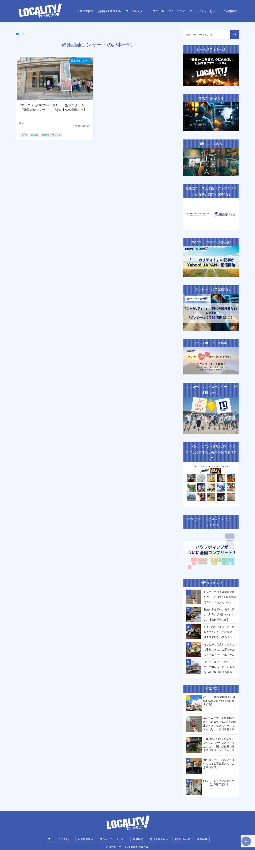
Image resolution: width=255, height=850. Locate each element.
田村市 (23, 135)
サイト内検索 (228, 11)
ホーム (21, 34)
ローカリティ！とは (202, 11)
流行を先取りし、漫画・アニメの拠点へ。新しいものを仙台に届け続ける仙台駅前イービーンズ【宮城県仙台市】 (219, 668)
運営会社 (202, 839)
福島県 (34, 135)
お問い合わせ (182, 839)
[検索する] (234, 34)
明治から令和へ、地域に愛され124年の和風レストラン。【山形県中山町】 (219, 614)
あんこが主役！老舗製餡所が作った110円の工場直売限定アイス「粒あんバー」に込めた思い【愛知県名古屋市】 (220, 598)
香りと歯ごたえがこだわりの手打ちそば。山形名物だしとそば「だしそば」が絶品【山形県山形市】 (219, 650)
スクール (158, 11)
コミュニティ (177, 11)
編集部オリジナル (109, 11)
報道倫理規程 (85, 839)
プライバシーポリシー (113, 839)
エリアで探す (85, 11)
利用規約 (138, 839)
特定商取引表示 (159, 839)
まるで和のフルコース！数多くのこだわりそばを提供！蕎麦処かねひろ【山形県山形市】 (219, 633)
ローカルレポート (137, 11)
